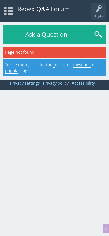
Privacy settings (25, 83)
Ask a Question (46, 34)
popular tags (17, 70)
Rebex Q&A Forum (43, 9)
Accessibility (83, 83)
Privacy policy (56, 83)
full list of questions (72, 64)
